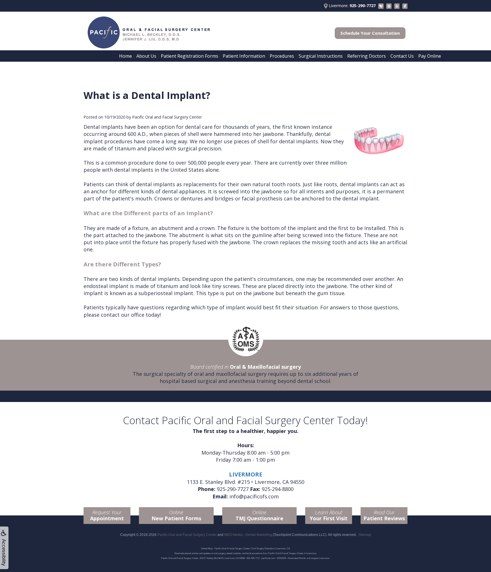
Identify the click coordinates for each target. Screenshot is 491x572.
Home (125, 56)
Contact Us (402, 56)
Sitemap (364, 535)
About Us (146, 56)
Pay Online (429, 56)
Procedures (282, 56)
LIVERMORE (245, 474)
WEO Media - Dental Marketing (248, 535)
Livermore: (352, 5)
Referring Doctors (366, 56)
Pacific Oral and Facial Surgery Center (187, 535)
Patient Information (244, 56)
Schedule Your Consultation (370, 33)
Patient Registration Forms (189, 56)
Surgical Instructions (321, 56)
